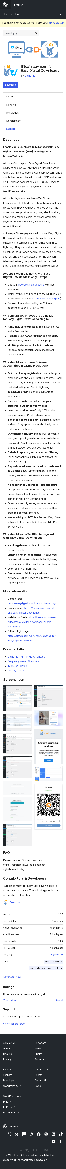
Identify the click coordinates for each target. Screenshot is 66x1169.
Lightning (57, 968)
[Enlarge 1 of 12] (27, 689)
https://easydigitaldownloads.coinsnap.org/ (32, 603)
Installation (12, 112)
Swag (39, 1086)
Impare (7, 1069)
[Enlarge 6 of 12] (27, 801)
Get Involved (42, 1069)
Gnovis (7, 1048)
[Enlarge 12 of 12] (58, 787)
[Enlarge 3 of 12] (27, 737)
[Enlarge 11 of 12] (58, 770)
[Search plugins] (36, 33)
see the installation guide (46, 298)
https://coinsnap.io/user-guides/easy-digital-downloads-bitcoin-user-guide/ (32, 622)
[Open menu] (61, 4)
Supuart (7, 1075)
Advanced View (12, 976)
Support (10, 128)
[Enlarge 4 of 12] (27, 760)
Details (10, 96)
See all (59, 1000)
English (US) (57, 954)
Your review (9, 1000)
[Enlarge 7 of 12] (27, 827)
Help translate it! (55, 23)
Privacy (7, 1059)
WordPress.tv (12, 1086)
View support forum (14, 1023)
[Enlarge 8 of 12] (58, 689)
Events (38, 1075)
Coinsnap (30, 75)
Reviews (11, 104)
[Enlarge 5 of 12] (27, 785)
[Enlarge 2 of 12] (27, 717)
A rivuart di (9, 1042)
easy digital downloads (40, 968)
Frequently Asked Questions (23, 661)
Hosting (7, 1053)
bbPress (9, 1107)
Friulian (14, 1126)
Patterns (39, 1059)
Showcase (40, 1042)
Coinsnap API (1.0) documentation (27, 656)
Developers (9, 1080)
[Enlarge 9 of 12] (58, 713)
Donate (40, 1080)
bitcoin (48, 961)
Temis (38, 1048)
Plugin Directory (11, 14)
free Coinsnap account (31, 284)
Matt (7, 1101)
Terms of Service (17, 665)
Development (13, 120)
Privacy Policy (16, 670)
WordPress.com (13, 1096)
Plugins (38, 1053)
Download (10, 84)
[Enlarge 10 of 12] (58, 732)
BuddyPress (11, 1112)
